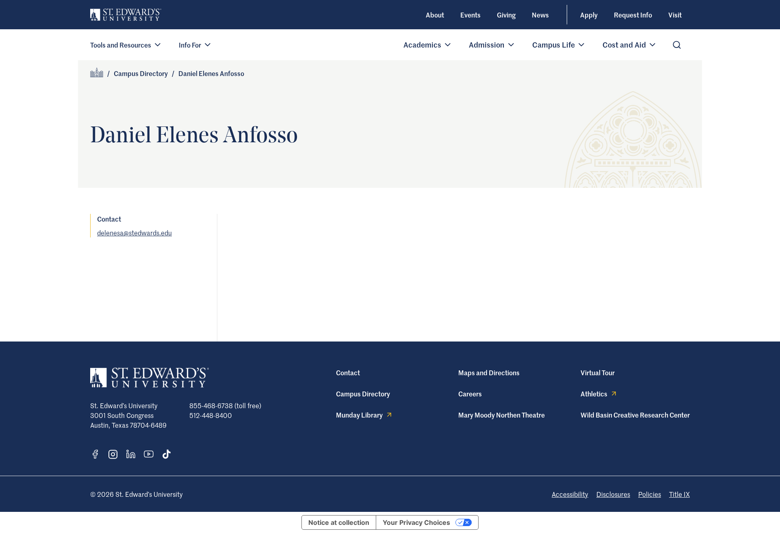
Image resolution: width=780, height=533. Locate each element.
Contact (348, 372)
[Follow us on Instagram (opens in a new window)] (113, 454)
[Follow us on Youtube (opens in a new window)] (149, 454)
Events (470, 14)
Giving (506, 14)
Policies (649, 493)
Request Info (633, 14)
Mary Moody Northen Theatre (501, 414)
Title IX (679, 493)
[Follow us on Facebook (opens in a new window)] (95, 454)
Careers (470, 393)
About (435, 14)
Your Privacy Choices (416, 522)
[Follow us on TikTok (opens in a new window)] (166, 454)
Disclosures (613, 493)
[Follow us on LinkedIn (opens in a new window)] (131, 454)
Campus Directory (141, 73)
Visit (675, 14)
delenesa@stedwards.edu (134, 232)
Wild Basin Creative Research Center (635, 414)
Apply (589, 14)
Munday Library (359, 414)
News (540, 14)
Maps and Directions (489, 372)
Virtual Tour (598, 372)
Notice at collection (338, 522)
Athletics (594, 393)
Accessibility (570, 493)
